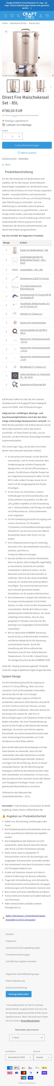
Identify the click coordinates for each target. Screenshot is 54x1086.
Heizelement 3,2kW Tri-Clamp (34, 278)
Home (5, 23)
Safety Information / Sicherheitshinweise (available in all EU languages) (25, 917)
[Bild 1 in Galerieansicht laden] (13, 86)
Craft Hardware (30, 1083)
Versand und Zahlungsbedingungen (23, 947)
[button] (6, 16)
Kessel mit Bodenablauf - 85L (34, 250)
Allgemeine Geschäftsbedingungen (22, 974)
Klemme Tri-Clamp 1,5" (31, 313)
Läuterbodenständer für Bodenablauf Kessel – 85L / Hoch (33, 259)
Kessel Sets (34, 23)
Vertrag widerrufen (19, 994)
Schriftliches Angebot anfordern (21, 961)
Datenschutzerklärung (16, 987)
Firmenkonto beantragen (18, 954)
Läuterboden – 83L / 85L (31, 269)
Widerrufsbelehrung (15, 980)
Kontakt (10, 934)
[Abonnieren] (41, 1037)
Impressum (11, 941)
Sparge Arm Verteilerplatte (33, 322)
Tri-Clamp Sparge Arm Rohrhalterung (31, 287)
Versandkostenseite (30, 1020)
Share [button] (7, 164)
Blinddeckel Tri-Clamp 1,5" (33, 366)
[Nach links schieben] (3, 87)
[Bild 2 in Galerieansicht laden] (27, 86)
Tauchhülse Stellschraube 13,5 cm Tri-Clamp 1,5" (35, 305)
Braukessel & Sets (18, 23)
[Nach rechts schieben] (51, 87)
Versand (14, 115)
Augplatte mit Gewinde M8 (33, 384)
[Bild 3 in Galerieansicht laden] (41, 86)
